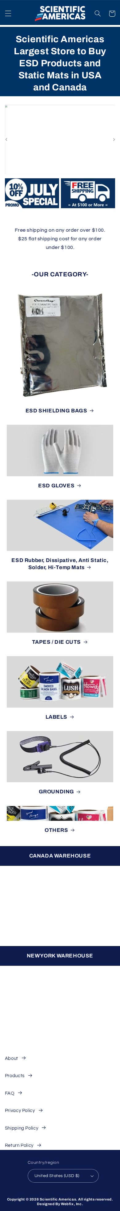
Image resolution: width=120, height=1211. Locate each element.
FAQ (9, 1093)
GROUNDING (56, 792)
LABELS (57, 717)
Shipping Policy (21, 1128)
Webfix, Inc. (72, 1204)
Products (15, 1075)
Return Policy (19, 1145)
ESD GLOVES (56, 486)
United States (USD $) (56, 1176)
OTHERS (56, 830)
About (11, 1058)
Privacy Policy (20, 1110)
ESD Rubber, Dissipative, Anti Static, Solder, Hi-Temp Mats (59, 563)
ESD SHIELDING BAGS (56, 411)
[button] (8, 13)
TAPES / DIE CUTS (56, 642)
